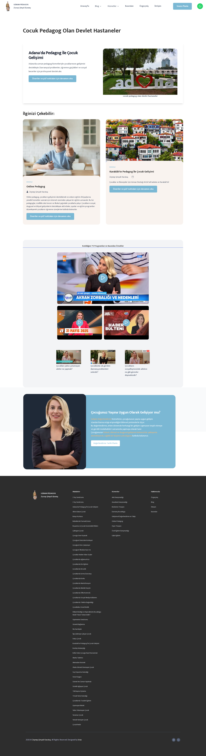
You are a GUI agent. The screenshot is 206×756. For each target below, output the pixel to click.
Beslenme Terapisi (118, 507)
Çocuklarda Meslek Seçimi (81, 588)
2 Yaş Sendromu (78, 497)
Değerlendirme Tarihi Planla (105, 443)
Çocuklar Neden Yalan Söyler (82, 554)
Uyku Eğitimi (116, 535)
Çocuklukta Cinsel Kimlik (81, 607)
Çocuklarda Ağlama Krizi (81, 559)
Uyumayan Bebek (78, 705)
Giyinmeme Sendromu (80, 619)
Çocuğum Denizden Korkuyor (83, 540)
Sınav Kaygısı (77, 676)
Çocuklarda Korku (79, 578)
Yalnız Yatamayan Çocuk (81, 710)
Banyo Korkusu (78, 516)
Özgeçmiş (144, 6)
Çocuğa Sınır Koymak (80, 535)
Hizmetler (112, 6)
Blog (97, 6)
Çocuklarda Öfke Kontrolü (81, 592)
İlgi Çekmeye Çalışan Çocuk (82, 633)
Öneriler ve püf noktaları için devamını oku (52, 78)
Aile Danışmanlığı (118, 497)
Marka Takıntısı (78, 657)
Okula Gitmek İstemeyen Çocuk (83, 667)
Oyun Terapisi (116, 526)
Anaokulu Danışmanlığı (119, 502)
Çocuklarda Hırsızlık (79, 569)
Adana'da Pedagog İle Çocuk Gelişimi (85, 507)
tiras (80, 739)
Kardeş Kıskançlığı (79, 648)
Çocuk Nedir (77, 724)
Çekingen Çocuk (78, 530)
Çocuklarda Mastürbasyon (82, 583)
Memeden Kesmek (79, 662)
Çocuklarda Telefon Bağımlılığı (83, 602)
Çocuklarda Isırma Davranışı (82, 573)
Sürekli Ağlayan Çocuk (80, 686)
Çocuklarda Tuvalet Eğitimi (82, 700)
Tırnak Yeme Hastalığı (80, 696)
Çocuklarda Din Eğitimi (80, 564)
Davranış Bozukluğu (118, 511)
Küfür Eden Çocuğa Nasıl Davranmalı (85, 653)
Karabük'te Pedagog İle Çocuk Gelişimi (131, 171)
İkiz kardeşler (77, 629)
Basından (129, 6)
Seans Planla (182, 6)
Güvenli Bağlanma (79, 624)
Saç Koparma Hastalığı (80, 672)
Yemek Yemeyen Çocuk (80, 719)
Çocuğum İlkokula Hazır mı (82, 549)
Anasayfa (84, 6)
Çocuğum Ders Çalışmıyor (81, 545)
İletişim (157, 6)
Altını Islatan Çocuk (79, 511)
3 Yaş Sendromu (78, 502)
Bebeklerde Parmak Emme (82, 521)
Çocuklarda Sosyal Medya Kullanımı (85, 597)
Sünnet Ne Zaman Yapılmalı (82, 681)
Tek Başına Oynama (79, 691)
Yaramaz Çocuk (78, 715)
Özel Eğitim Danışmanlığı (120, 530)
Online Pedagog (35, 186)
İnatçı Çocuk (77, 638)
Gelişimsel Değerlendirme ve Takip (124, 516)
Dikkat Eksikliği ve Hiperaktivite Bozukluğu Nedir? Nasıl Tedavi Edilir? (87, 613)
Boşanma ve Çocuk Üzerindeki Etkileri (85, 526)
